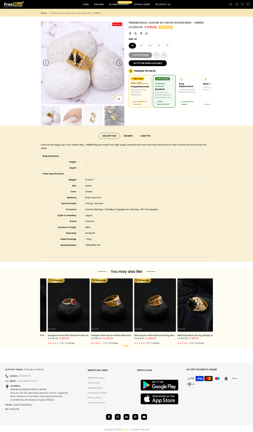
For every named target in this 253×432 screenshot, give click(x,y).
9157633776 (25, 376)
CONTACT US (163, 4)
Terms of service (96, 402)
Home (44, 13)
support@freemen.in (27, 381)
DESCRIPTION (109, 135)
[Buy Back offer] (164, 91)
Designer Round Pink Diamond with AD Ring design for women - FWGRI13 (79, 335)
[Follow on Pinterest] (135, 417)
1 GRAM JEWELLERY (121, 4)
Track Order (94, 383)
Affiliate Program (96, 378)
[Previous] (46, 63)
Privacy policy (95, 397)
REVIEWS (128, 135)
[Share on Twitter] (135, 33)
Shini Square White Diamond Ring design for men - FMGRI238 (159, 335)
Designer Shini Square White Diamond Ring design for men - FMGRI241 (121, 335)
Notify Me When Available (148, 63)
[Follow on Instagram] (118, 417)
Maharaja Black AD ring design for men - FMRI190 (196, 335)
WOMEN (100, 4)
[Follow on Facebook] (109, 417)
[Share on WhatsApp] (146, 33)
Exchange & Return (97, 392)
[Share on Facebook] (130, 33)
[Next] (119, 63)
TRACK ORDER (143, 4)
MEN (87, 4)
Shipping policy (95, 388)
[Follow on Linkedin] (126, 417)
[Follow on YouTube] (144, 417)
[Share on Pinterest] (141, 33)
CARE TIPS (145, 135)
